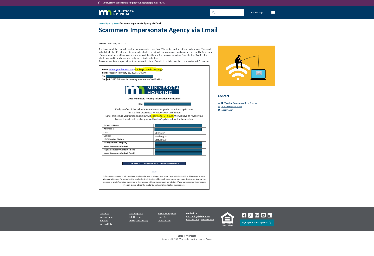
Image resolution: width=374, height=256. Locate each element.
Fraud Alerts (163, 217)
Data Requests (136, 214)
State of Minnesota (187, 236)
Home (102, 23)
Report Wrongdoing (167, 214)
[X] (250, 215)
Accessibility (106, 224)
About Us (104, 214)
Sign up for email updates (256, 223)
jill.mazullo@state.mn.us (231, 107)
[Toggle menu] (271, 12)
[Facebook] (244, 215)
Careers (104, 221)
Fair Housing (135, 217)
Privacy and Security (138, 221)
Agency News (112, 23)
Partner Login (257, 13)
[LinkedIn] (270, 215)
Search (212, 13)
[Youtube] (263, 215)
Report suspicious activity (152, 3)
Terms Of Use (164, 221)
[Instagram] (257, 215)
